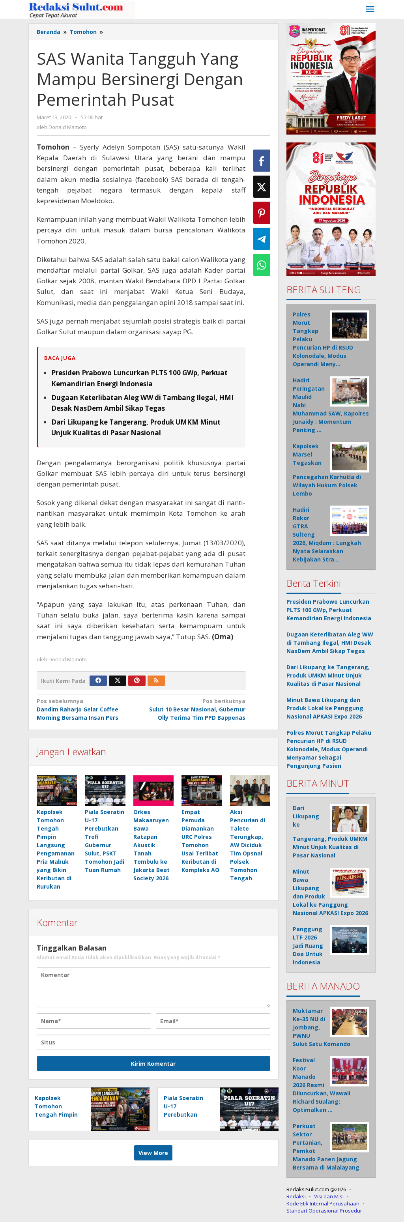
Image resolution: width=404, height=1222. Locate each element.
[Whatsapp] (261, 265)
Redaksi (296, 1196)
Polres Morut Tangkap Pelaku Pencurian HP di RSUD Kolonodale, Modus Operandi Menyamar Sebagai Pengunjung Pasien (328, 749)
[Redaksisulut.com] (81, 9)
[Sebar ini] (261, 161)
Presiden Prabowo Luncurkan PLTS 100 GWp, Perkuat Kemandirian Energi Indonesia (328, 610)
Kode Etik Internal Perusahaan (322, 1203)
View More (153, 1153)
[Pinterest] (137, 681)
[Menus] (370, 9)
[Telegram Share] (261, 239)
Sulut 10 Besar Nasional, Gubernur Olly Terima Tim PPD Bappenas (197, 709)
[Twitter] (117, 681)
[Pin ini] (261, 213)
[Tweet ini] (261, 187)
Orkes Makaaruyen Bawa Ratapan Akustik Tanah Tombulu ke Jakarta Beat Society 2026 (151, 845)
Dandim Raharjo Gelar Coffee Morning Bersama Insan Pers (77, 709)
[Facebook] (98, 681)
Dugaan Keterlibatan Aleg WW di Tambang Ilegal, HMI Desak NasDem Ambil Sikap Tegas (329, 643)
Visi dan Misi (329, 1196)
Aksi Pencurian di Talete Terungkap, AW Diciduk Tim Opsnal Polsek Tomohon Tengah (247, 845)
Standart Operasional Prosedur (324, 1210)
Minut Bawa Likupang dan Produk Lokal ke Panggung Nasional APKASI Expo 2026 (324, 708)
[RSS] (156, 681)
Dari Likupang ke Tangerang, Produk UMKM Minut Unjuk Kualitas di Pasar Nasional (328, 675)
